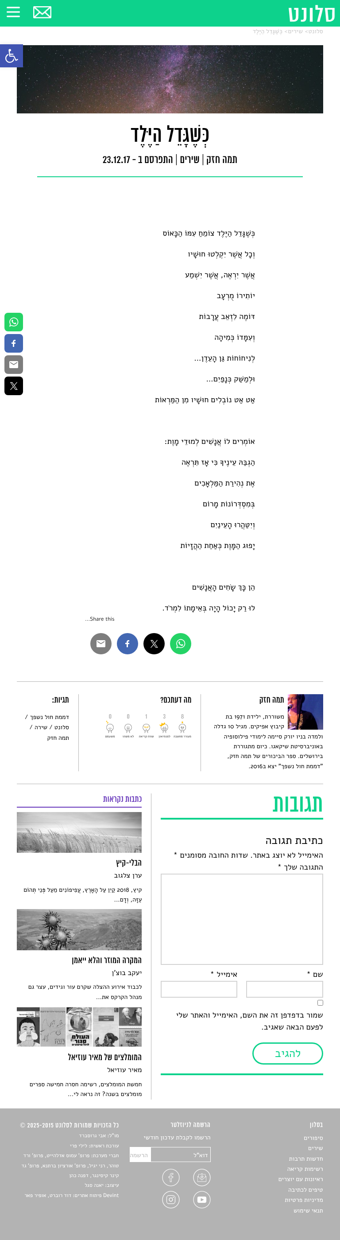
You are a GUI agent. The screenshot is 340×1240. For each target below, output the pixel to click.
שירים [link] (295, 31)
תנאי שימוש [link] (308, 1210)
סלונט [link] (315, 31)
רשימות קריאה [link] (305, 1169)
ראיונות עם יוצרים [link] (300, 1179)
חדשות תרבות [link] (306, 1158)
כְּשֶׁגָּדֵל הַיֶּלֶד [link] (267, 31)
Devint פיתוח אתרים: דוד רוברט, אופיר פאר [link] (71, 1195)
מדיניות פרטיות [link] (304, 1200)
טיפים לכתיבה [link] (305, 1190)
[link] (11, 55)
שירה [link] (41, 727)
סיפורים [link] (313, 1138)
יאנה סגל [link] (94, 1185)
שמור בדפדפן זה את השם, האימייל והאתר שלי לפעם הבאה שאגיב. (249, 1021)
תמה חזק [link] (58, 738)
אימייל (223, 974)
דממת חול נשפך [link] (49, 717)
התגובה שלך (300, 867)
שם (314, 974)
